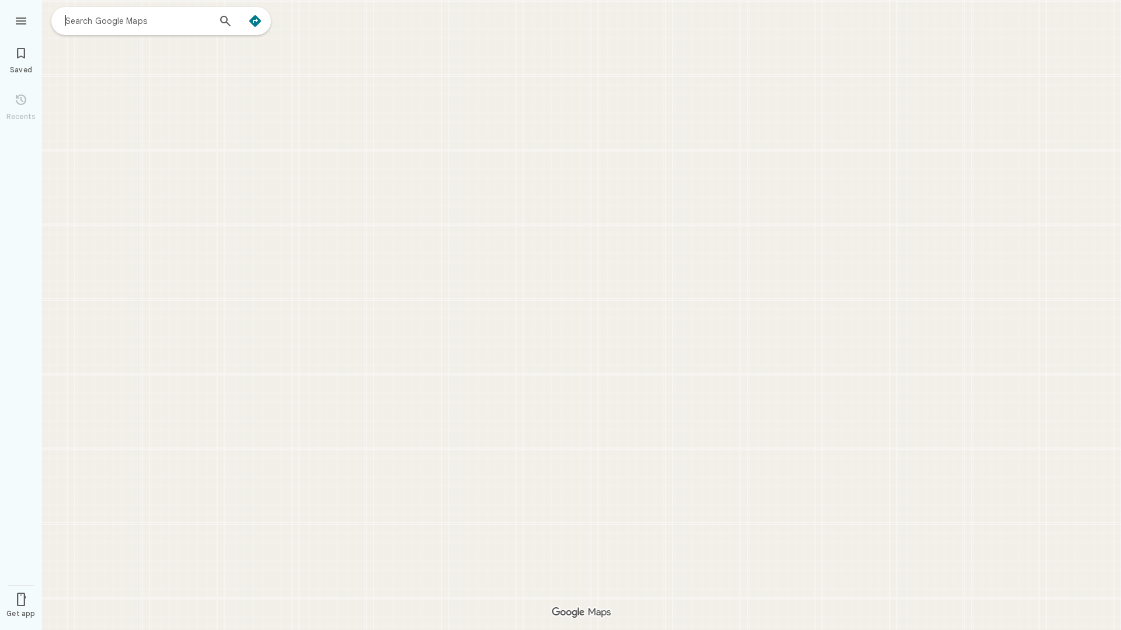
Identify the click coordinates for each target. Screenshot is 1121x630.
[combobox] (137, 20)
